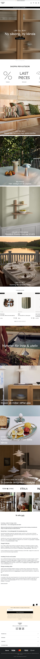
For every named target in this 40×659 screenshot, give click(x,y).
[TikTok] (23, 628)
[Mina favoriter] (33, 3)
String (8, 561)
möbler (18, 539)
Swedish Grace (17, 571)
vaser (21, 546)
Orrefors (2, 546)
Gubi (36, 545)
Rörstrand (37, 539)
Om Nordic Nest (4, 645)
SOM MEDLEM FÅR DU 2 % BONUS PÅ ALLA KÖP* (20, 0)
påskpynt (30, 562)
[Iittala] (24, 488)
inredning (10, 539)
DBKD (35, 562)
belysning (14, 539)
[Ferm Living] (8, 488)
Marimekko (7, 546)
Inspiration (3, 641)
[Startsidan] (3, 3)
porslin (14, 546)
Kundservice (3, 633)
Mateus (18, 546)
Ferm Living (21, 548)
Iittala (17, 540)
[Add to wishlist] (14, 318)
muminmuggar (3, 561)
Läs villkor (20, 618)
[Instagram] (20, 628)
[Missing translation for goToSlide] (16, 321)
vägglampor (25, 562)
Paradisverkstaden (12, 579)
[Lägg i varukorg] (16, 318)
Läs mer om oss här (4, 583)
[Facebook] (16, 628)
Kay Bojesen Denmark (10, 540)
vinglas (28, 546)
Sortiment (3, 637)
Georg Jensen (33, 579)
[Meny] (38, 3)
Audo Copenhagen (27, 548)
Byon (25, 546)
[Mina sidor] (31, 3)
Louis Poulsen (31, 539)
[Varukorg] (36, 3)
